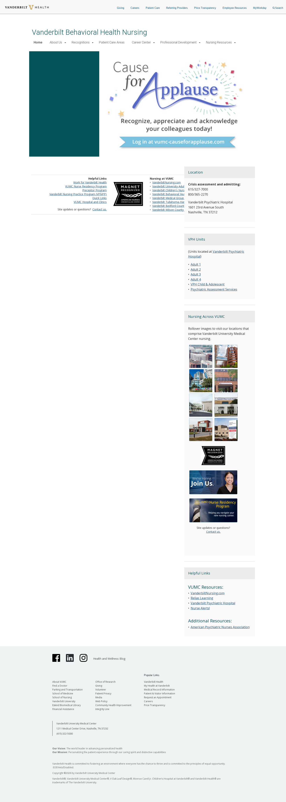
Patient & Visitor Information (159, 693)
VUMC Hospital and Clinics (90, 202)
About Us (56, 42)
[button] (65, 42)
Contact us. (99, 209)
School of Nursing (62, 697)
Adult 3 (196, 274)
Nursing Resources (219, 42)
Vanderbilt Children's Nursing (170, 190)
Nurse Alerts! (200, 608)
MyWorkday (260, 7)
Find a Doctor (59, 685)
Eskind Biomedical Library (66, 705)
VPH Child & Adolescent (208, 284)
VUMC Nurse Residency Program (86, 186)
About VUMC (59, 681)
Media (98, 697)
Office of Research (105, 681)
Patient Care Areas (112, 42)
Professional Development (178, 42)
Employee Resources (235, 7)
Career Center (141, 42)
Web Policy (101, 701)
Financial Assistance (63, 709)
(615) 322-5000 (64, 733)
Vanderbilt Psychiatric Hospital (213, 603)
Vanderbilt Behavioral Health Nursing (89, 32)
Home (38, 42)
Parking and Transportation (67, 689)
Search (279, 7)
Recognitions (80, 42)
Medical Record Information (159, 689)
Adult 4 (196, 279)
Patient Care (153, 7)
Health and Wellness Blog (109, 658)
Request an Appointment (157, 697)
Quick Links (99, 198)
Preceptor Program (94, 190)
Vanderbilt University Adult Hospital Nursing (179, 186)
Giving (120, 7)
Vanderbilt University (63, 701)
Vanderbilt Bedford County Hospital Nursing (179, 206)
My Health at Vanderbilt (157, 685)
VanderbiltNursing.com (166, 182)
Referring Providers (177, 7)
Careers (135, 7)
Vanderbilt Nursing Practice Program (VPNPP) (78, 194)
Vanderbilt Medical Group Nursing (173, 198)
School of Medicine (62, 693)
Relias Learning (202, 598)
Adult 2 (196, 269)
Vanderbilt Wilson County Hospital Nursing (178, 210)
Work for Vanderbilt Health (90, 182)
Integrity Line (102, 709)
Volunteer (100, 689)
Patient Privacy (103, 693)
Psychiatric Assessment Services (214, 289)
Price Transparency (205, 7)
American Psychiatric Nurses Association (220, 627)
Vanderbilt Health (153, 681)
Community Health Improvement (113, 705)
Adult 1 (196, 264)
